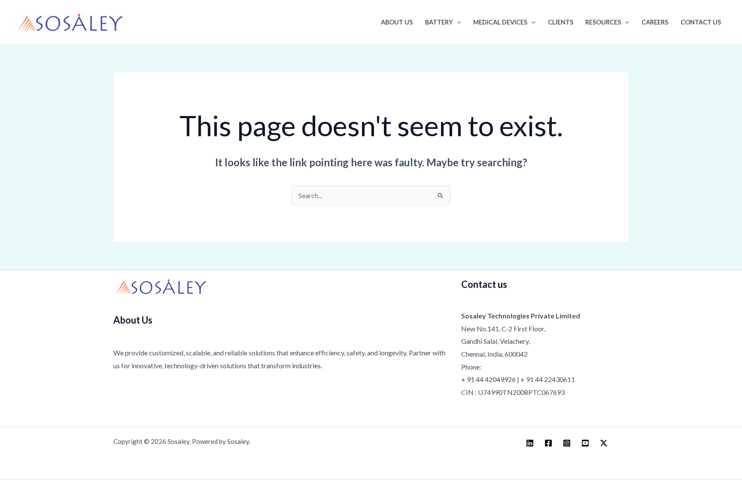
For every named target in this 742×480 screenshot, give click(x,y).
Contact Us (701, 22)
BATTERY (439, 22)
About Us (397, 22)
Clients (560, 22)
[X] (604, 443)
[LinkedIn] (530, 443)
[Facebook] (548, 443)
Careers (655, 22)
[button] (457, 22)
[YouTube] (585, 443)
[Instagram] (567, 443)
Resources (603, 22)
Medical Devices (500, 22)
